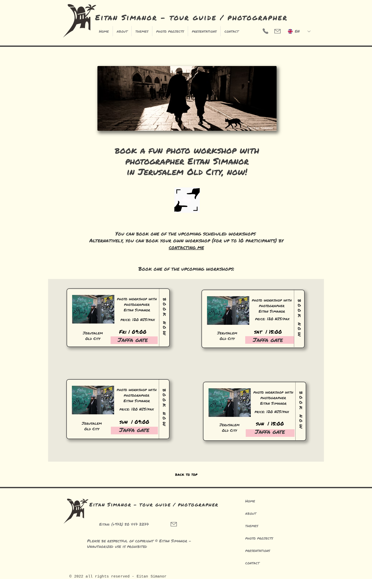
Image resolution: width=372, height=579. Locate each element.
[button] (231, 31)
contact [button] (252, 563)
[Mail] (277, 31)
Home (250, 501)
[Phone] (265, 31)
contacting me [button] (186, 247)
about (250, 513)
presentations (257, 550)
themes (251, 525)
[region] (118, 325)
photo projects (259, 538)
